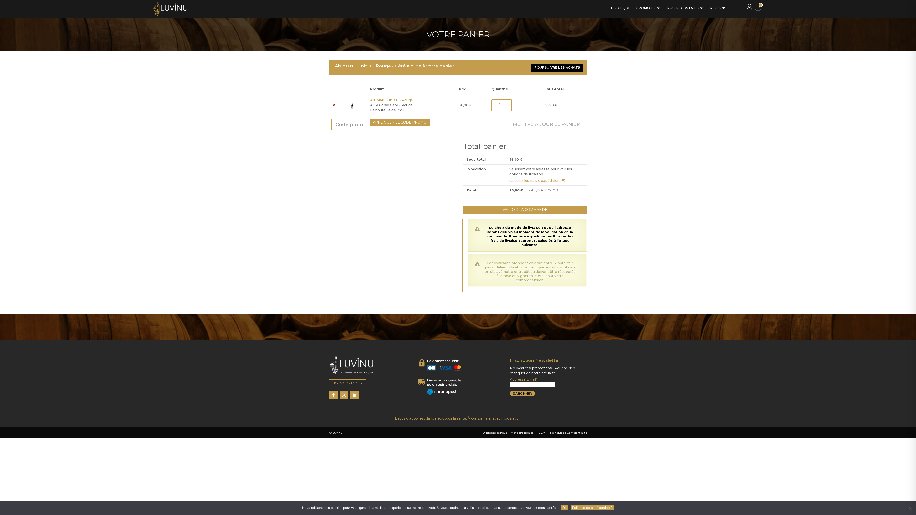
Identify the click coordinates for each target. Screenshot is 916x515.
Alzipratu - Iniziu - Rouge (391, 100)
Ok (564, 508)
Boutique (620, 8)
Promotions (648, 8)
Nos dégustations (685, 8)
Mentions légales (522, 432)
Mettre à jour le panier (546, 124)
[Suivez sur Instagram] (344, 395)
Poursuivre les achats (557, 67)
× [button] (333, 105)
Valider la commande (525, 209)
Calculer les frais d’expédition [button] (534, 181)
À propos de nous (495, 432)
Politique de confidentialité (592, 508)
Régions (718, 8)
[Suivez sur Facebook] (333, 395)
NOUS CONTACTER (348, 383)
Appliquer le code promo (400, 122)
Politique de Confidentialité (568, 432)
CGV (541, 432)
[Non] (910, 508)
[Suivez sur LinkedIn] (354, 395)
